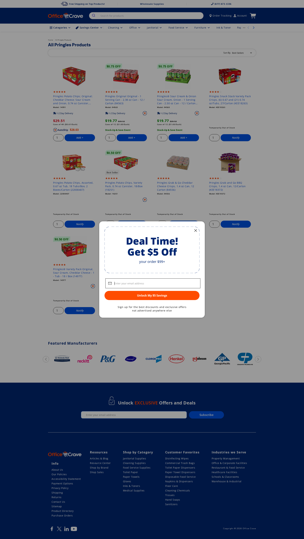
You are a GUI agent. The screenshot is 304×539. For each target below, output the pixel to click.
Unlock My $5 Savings (152, 295)
